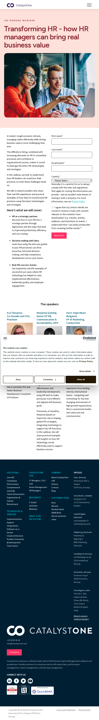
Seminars (33, 505)
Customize (48, 379)
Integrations (12, 525)
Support (10, 522)
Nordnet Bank (57, 509)
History (54, 484)
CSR (53, 480)
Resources (35, 497)
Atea (53, 502)
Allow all (81, 379)
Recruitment (12, 504)
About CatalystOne (59, 477)
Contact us (14, 652)
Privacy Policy (78, 201)
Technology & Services (15, 513)
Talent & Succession (15, 494)
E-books (32, 502)
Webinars (33, 509)
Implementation (14, 519)
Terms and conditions (65, 710)
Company (56, 472)
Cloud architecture (15, 535)
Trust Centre (12, 545)
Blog (53, 490)
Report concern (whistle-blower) (81, 617)
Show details (85, 371)
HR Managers (35, 490)
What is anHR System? (35, 518)
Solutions (13, 472)
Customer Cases (60, 497)
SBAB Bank (56, 512)
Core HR (10, 477)
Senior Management (38, 487)
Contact (55, 487)
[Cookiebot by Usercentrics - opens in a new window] (84, 339)
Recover (55, 506)
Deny (18, 379)
